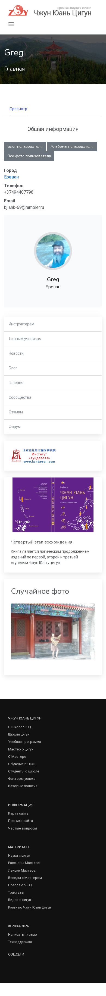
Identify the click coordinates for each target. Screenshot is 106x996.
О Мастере (17, 757)
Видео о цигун (19, 900)
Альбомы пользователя (72, 146)
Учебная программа (24, 742)
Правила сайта (20, 821)
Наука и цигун (19, 855)
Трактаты (16, 892)
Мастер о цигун (20, 749)
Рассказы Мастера (24, 863)
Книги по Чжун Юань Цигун (29, 907)
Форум (15, 427)
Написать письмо (22, 934)
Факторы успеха (21, 779)
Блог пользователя (25, 146)
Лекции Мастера (22, 870)
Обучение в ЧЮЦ (21, 764)
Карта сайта (18, 813)
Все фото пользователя (29, 156)
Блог (13, 368)
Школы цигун (18, 734)
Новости (16, 353)
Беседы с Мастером (25, 878)
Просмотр (18, 108)
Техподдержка (20, 942)
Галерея (16, 383)
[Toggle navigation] (11, 24)
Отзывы (16, 412)
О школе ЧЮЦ (19, 727)
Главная (14, 68)
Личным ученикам (25, 339)
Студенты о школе (23, 771)
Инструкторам (21, 324)
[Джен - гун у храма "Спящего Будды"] (53, 631)
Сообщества (20, 397)
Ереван (11, 177)
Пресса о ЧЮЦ (20, 885)
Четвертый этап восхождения (41, 542)
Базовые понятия (23, 786)
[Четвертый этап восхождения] (53, 504)
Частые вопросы (22, 828)
